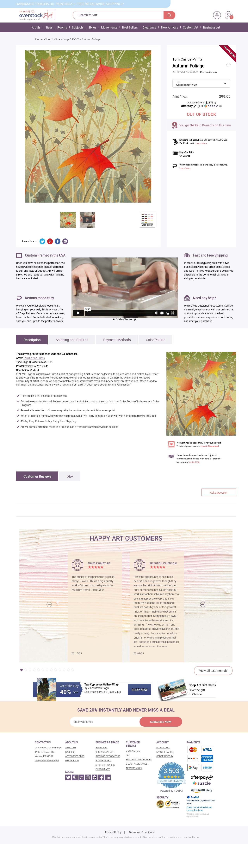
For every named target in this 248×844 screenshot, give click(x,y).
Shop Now (139, 690)
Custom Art (190, 27)
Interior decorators (108, 756)
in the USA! (194, 462)
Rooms (62, 27)
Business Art (211, 27)
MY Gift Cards (164, 751)
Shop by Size (52, 39)
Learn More (201, 143)
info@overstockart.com (47, 760)
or (211, 106)
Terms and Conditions (142, 832)
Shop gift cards (105, 764)
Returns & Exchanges (139, 759)
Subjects (78, 27)
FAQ (128, 755)
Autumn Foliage (91, 39)
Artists (36, 27)
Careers (70, 751)
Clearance (149, 27)
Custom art (103, 769)
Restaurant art (105, 751)
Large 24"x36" (71, 39)
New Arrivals (169, 27)
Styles (92, 27)
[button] (202, 604)
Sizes (49, 27)
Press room (72, 760)
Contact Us (133, 750)
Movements (109, 27)
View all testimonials (213, 670)
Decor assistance (136, 763)
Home (38, 39)
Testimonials (134, 768)
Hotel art (101, 747)
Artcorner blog (74, 756)
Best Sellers (130, 27)
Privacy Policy (113, 832)
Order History (164, 756)
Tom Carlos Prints (34, 358)
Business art (103, 760)
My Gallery (163, 747)
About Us (70, 747)
